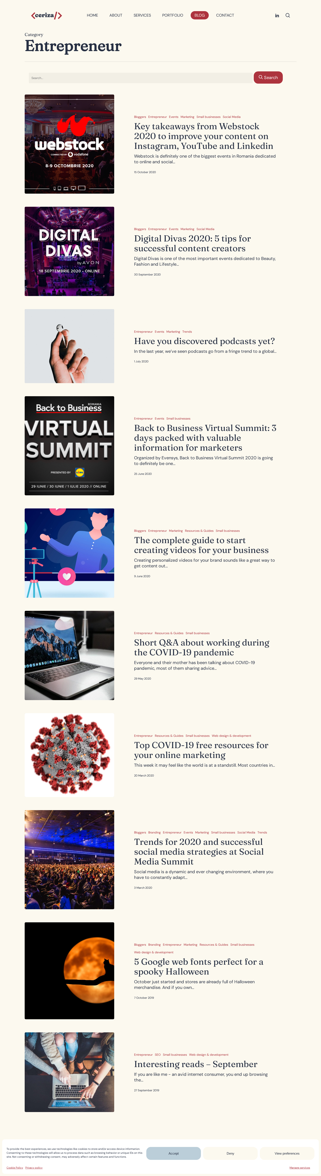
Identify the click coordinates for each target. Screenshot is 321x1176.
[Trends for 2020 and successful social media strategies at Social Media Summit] (69, 859)
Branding (154, 832)
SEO (158, 1055)
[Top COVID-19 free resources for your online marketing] (69, 755)
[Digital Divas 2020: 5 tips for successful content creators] (69, 251)
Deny (230, 1153)
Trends (187, 332)
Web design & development (231, 736)
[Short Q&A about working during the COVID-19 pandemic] (69, 655)
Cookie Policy (15, 1167)
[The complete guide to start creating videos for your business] (69, 553)
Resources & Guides (199, 531)
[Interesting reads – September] (69, 1072)
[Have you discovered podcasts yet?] (69, 346)
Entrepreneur (157, 117)
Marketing (187, 117)
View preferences (287, 1153)
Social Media (232, 117)
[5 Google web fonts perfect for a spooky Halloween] (69, 970)
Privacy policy (34, 1167)
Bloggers (140, 117)
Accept (174, 1153)
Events (173, 117)
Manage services (300, 1167)
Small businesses (209, 117)
